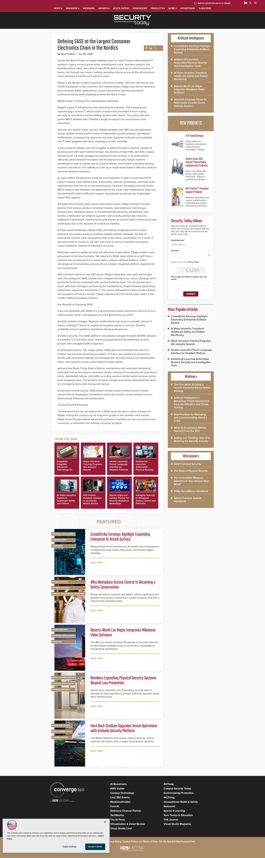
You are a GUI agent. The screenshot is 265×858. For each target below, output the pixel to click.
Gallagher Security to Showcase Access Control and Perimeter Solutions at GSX (146, 501)
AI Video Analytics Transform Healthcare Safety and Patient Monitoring (66, 501)
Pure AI (114, 806)
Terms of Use (150, 841)
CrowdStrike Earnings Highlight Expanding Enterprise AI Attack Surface (120, 537)
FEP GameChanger (195, 136)
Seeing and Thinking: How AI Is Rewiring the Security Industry (192, 439)
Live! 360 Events (120, 797)
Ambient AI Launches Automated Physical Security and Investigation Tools (145, 468)
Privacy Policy (193, 262)
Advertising (187, 8)
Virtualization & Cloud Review (127, 824)
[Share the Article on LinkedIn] (150, 48)
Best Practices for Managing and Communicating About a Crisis (190, 417)
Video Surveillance (61, 731)
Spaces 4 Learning (174, 810)
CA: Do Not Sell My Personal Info (177, 841)
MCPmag (169, 797)
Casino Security (60, 630)
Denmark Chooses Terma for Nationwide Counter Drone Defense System (190, 103)
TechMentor (117, 815)
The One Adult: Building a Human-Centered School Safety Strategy (192, 388)
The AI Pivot (117, 819)
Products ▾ (158, 8)
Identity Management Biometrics (68, 594)
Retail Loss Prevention (63, 677)
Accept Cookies (95, 846)
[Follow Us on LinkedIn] (245, 3)
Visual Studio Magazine (177, 824)
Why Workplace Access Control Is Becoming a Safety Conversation (122, 585)
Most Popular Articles (183, 309)
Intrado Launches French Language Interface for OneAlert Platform (118, 465)
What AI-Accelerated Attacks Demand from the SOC (190, 429)
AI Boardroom (118, 784)
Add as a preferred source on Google (214, 3)
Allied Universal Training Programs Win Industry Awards (92, 465)
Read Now (96, 562)
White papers (121, 8)
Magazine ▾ (72, 8)
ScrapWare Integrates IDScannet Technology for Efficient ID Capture (64, 468)
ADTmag (169, 784)
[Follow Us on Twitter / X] (250, 3)
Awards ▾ (103, 8)
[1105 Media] (62, 801)
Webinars (89, 8)
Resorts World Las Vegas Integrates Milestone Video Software (123, 633)
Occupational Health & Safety (181, 802)
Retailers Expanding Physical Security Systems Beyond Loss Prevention (123, 681)
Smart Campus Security (187, 464)
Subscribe (205, 8)
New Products (191, 123)
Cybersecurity (59, 540)
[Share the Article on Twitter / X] (155, 48)
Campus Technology (122, 793)
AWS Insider (117, 788)
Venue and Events (61, 725)
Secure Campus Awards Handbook (188, 499)
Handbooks (140, 8)
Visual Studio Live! (121, 828)
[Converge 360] (67, 790)
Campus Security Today (177, 788)
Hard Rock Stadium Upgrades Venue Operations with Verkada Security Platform (123, 728)
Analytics (57, 642)
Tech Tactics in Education (178, 815)
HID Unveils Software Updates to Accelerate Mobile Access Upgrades (92, 501)
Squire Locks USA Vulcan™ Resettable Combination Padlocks (197, 162)
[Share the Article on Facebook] (145, 48)
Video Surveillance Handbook (191, 491)
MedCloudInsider (120, 802)
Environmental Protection (179, 793)
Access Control (60, 582)
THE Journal (171, 819)
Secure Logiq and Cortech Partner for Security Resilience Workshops (119, 499)
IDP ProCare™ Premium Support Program (197, 190)
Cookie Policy (130, 841)
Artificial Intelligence (63, 534)
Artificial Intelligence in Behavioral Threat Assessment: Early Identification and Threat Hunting (191, 402)
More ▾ (172, 8)
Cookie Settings (69, 846)
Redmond (169, 806)
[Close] (105, 822)
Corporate (57, 546)
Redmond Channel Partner (125, 810)
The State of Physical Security (191, 471)
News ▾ (58, 8)
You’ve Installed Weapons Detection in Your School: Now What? (191, 481)
